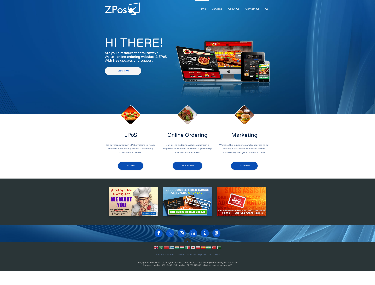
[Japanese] (192, 248)
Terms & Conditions (164, 254)
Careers (180, 254)
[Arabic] (161, 248)
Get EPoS (130, 165)
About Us (234, 8)
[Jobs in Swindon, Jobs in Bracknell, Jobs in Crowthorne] (241, 201)
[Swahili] (208, 248)
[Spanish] (203, 248)
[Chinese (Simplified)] (166, 248)
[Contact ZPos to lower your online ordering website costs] (133, 201)
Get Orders (244, 165)
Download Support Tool (199, 254)
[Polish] (198, 248)
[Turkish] (214, 248)
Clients (217, 254)
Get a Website (187, 165)
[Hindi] (177, 248)
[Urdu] (219, 248)
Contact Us (252, 8)
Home (202, 8)
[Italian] (187, 248)
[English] (156, 248)
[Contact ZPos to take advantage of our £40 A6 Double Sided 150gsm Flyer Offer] (187, 201)
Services (217, 8)
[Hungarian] (182, 248)
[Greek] (171, 248)
